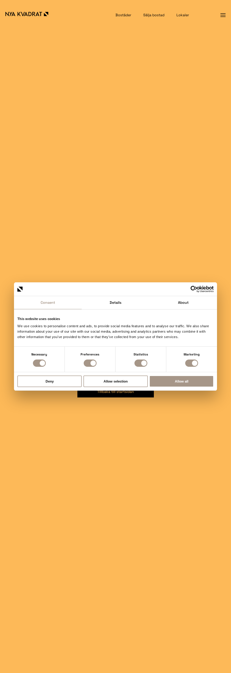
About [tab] (183, 302)
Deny (50, 381)
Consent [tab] (48, 302)
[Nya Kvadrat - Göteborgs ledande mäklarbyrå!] (31, 14)
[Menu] (223, 15)
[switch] (90, 363)
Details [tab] (115, 302)
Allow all (181, 381)
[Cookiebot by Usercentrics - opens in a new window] (194, 289)
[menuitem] (123, 15)
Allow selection (116, 381)
